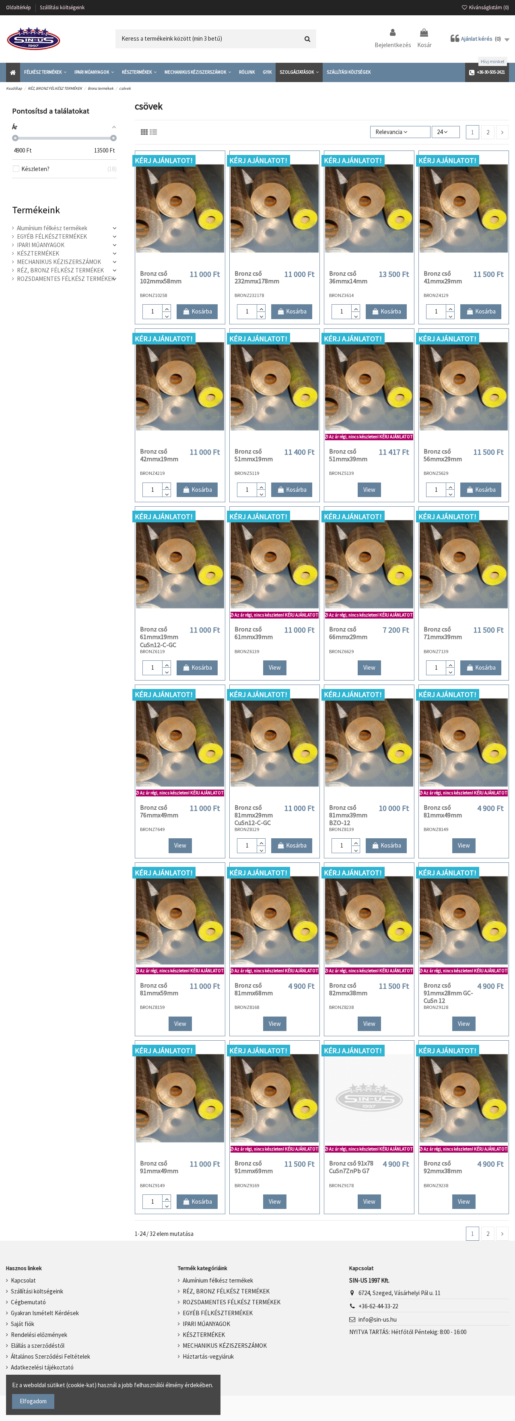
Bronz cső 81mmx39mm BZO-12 (348, 815)
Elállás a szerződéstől (37, 1345)
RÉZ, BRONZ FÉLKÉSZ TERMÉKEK (60, 270)
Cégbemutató (28, 1302)
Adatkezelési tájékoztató (42, 1367)
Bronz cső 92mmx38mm (443, 1167)
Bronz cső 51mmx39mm (348, 455)
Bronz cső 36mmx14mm (348, 277)
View (369, 489)
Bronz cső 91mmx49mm (159, 1167)
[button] (45, 72)
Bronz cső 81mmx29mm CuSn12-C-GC (254, 815)
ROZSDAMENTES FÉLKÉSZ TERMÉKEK (66, 279)
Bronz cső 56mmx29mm (443, 455)
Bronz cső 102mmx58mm (160, 277)
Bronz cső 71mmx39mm (443, 633)
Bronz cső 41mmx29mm (443, 277)
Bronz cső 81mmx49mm (443, 811)
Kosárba (202, 311)
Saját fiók (22, 1324)
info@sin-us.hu (377, 1319)
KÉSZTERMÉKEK (38, 253)
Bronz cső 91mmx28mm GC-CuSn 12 (448, 992)
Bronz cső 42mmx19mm (159, 455)
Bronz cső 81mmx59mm (159, 989)
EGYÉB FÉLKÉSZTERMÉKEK (52, 236)
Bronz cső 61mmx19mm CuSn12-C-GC (159, 636)
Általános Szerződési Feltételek (50, 1356)
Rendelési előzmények (39, 1335)
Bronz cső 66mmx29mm (348, 633)
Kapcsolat (23, 1280)
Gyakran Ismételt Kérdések (45, 1313)
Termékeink (36, 210)
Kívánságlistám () (488, 7)
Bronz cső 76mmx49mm (159, 811)
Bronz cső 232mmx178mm (257, 277)
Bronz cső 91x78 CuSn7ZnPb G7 (351, 1167)
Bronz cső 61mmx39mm (254, 633)
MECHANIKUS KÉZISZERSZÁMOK (59, 262)
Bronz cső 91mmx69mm (254, 1167)
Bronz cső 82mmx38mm (348, 989)
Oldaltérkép (19, 7)
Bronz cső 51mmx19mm (254, 455)
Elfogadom (33, 1401)
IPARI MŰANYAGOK (40, 245)
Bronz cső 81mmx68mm (254, 989)
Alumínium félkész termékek (52, 228)
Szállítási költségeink (62, 7)
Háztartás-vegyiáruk (208, 1356)
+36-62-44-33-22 (378, 1306)
